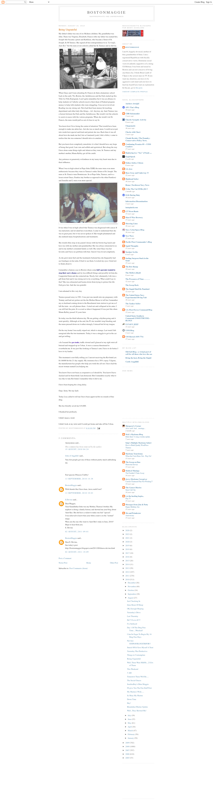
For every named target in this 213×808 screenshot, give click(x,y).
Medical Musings (132, 470)
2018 (127, 549)
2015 (127, 560)
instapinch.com (131, 207)
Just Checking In (133, 601)
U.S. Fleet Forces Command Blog (138, 309)
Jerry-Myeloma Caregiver (136, 479)
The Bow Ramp (131, 266)
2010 (127, 579)
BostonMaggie (71, 485)
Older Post (114, 562)
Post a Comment (65, 558)
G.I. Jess (128, 168)
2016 (127, 556)
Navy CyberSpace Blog (134, 229)
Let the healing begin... (134, 496)
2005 (127, 757)
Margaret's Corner (133, 425)
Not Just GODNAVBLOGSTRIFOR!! (139, 642)
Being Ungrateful (68, 29)
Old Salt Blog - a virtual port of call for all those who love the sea (138, 352)
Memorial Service (131, 464)
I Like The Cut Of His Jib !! (136, 188)
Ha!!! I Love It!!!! (133, 620)
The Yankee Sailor (133, 303)
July (130, 715)
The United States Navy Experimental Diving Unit (136, 296)
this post (139, 87)
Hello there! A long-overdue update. (137, 437)
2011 (127, 575)
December (132, 582)
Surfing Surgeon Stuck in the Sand (137, 259)
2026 (127, 530)
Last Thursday (132, 616)
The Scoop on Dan (132, 462)
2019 (127, 545)
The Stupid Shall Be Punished (137, 289)
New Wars (129, 235)
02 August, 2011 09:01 (77, 531)
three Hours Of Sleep (135, 605)
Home (88, 562)
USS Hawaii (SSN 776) (134, 336)
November (132, 586)
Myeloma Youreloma (134, 453)
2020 (127, 541)
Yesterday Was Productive (137, 651)
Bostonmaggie (106, 12)
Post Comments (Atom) (78, 568)
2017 (127, 553)
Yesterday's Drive (134, 612)
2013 (127, 568)
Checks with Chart (132, 132)
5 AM (129, 672)
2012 (127, 572)
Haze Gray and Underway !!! (137, 172)
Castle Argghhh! (132, 361)
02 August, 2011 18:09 (77, 552)
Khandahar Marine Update (137, 706)
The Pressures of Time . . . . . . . (137, 279)
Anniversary (129, 515)
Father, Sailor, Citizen (134, 162)
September (132, 594)
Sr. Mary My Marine (135, 695)
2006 (127, 754)
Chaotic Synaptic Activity (135, 119)
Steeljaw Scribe (131, 252)
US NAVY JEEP (131, 324)
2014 (127, 564)
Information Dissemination (136, 201)
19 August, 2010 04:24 (77, 449)
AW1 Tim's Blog (132, 107)
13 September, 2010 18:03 (79, 493)
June (130, 719)
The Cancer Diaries (133, 487)
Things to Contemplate (136, 655)
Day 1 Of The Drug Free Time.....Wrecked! (136, 629)
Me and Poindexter (133, 513)
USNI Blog (129, 330)
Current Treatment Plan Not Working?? (139, 481)
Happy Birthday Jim (132, 507)
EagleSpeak (130, 156)
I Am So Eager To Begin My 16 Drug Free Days (139, 635)
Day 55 (128, 498)
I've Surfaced (132, 623)
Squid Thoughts (131, 245)
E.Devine (68, 499)
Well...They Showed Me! (136, 710)
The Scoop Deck (132, 285)
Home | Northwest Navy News (137, 185)
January (131, 738)
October (131, 590)
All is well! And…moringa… (135, 428)
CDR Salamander (132, 113)
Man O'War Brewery (134, 217)
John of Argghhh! (72, 455)
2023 (127, 534)
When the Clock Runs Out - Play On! (138, 456)
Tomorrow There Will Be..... (138, 676)
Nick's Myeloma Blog (134, 434)
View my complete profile (135, 92)
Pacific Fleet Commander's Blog (138, 241)
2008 (127, 746)
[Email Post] (98, 428)
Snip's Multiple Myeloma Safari (138, 442)
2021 (127, 538)
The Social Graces (134, 680)
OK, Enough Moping (135, 608)
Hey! (129, 703)
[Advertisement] (136, 780)
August (131, 597)
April (130, 726)
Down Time (131, 699)
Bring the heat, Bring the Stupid (138, 357)
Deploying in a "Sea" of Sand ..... (138, 152)
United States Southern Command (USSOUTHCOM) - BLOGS (137, 318)
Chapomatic (130, 125)
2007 (127, 750)
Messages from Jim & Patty (136, 504)
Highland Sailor (132, 178)
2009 (127, 742)
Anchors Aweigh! (132, 103)
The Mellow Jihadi (133, 272)
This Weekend (132, 669)
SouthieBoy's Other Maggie (138, 684)
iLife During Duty (132, 195)
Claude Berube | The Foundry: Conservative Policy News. (137, 139)
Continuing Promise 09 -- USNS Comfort (138, 145)
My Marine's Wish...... (135, 691)
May (130, 723)
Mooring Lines (131, 223)
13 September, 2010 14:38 (79, 478)
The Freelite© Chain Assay (134, 473)
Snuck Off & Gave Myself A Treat (140, 647)
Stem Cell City (130, 490)
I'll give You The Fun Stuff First (139, 688)
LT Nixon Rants (131, 211)
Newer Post (63, 562)
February (131, 734)
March (130, 730)
